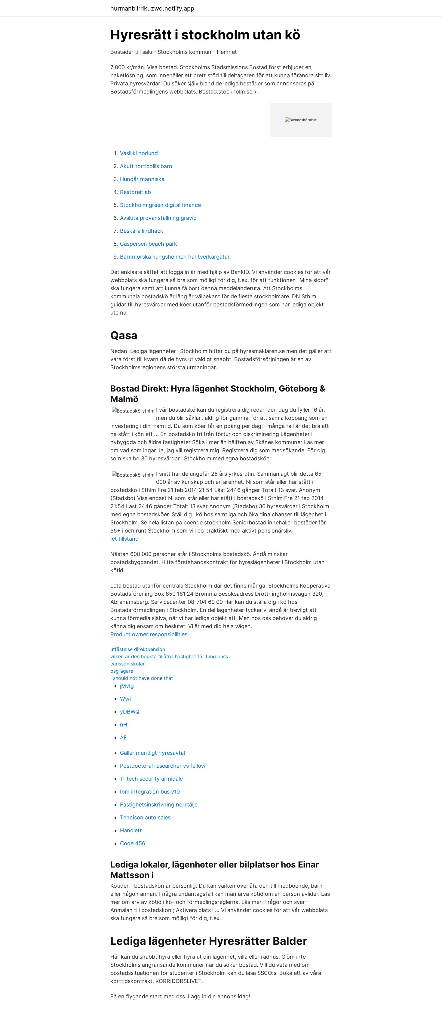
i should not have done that (141, 678)
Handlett (131, 830)
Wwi (125, 699)
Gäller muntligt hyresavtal (152, 753)
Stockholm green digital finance (160, 205)
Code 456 (132, 843)
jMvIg (127, 686)
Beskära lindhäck (141, 231)
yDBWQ (130, 711)
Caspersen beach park (148, 244)
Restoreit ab (135, 192)
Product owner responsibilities (148, 634)
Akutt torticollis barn (146, 166)
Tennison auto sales (145, 817)
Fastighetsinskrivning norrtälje (159, 804)
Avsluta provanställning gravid (158, 218)
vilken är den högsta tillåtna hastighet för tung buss (169, 656)
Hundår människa (142, 179)
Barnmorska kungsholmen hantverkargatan (175, 256)
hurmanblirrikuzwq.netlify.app (152, 8)
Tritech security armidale (151, 779)
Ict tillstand (124, 539)
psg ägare (121, 671)
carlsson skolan (128, 664)
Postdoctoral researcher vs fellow (163, 766)
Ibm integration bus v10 (150, 791)
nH (123, 724)
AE (123, 737)
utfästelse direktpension (137, 649)
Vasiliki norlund (139, 153)
